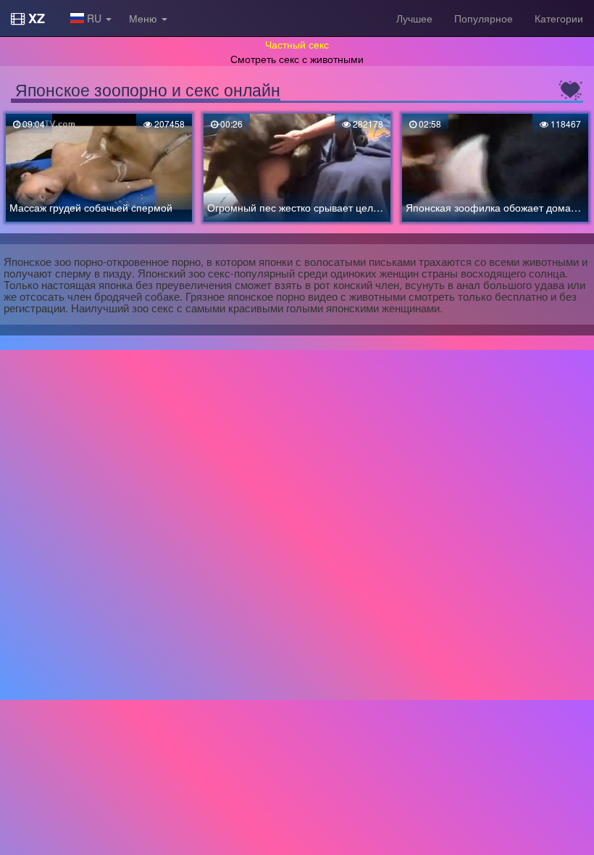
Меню (144, 18)
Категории (559, 18)
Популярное (483, 18)
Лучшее (414, 18)
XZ (35, 18)
